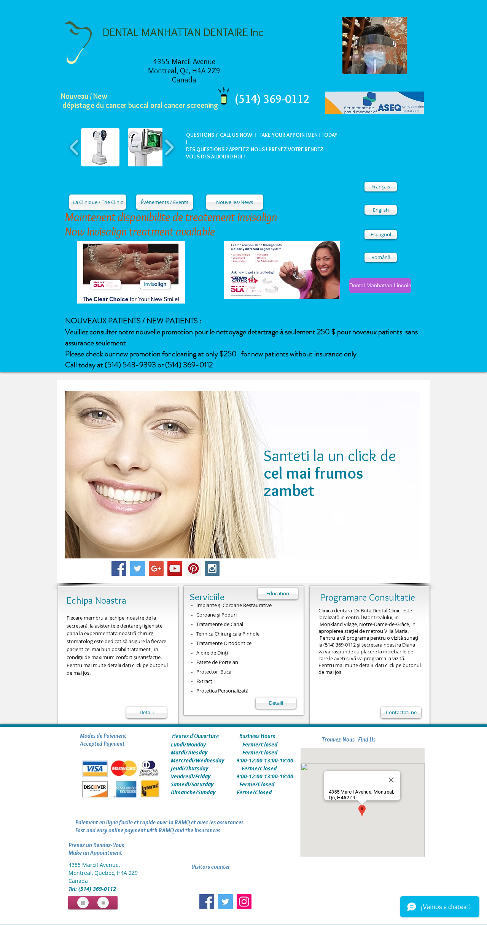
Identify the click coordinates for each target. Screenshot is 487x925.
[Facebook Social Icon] (118, 568)
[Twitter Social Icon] (137, 568)
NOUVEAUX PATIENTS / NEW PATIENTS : (133, 320)
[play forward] (169, 147)
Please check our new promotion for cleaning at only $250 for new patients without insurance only (210, 353)
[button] (100, 147)
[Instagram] (244, 901)
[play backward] (74, 147)
